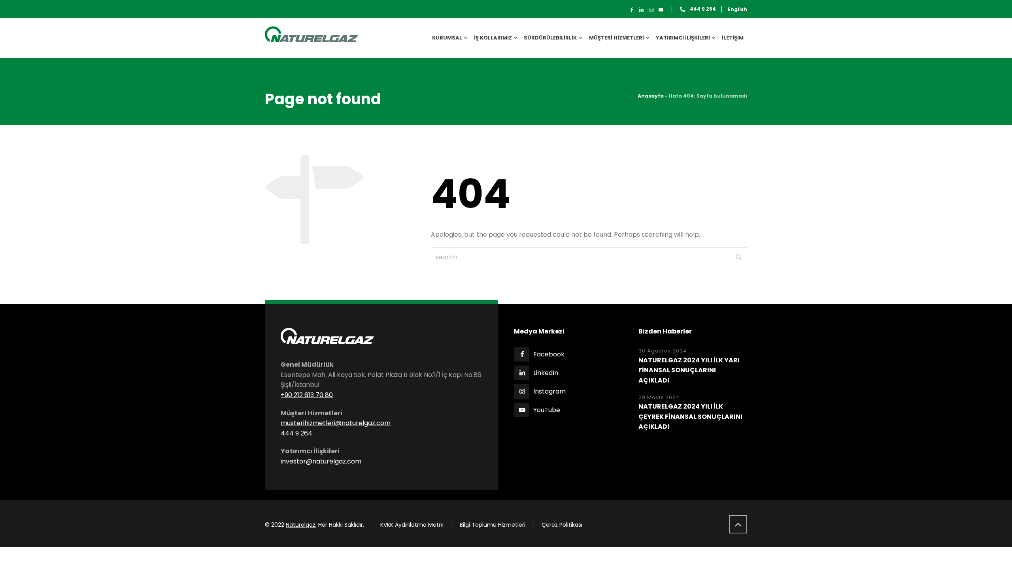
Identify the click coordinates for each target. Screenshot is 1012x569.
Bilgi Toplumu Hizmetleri (492, 525)
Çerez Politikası (562, 525)
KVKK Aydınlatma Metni (412, 525)
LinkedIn (545, 372)
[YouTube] (661, 9)
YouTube (546, 410)
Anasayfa (651, 95)
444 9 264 (703, 9)
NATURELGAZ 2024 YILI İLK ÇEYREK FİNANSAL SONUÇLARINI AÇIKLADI (690, 416)
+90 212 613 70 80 (307, 394)
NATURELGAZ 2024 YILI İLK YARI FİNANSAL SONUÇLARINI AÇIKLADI (689, 370)
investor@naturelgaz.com (321, 461)
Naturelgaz (300, 525)
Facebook (549, 354)
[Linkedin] (641, 9)
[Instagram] (651, 9)
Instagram (549, 391)
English (737, 9)
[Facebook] (632, 9)
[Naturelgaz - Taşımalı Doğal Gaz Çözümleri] (311, 38)
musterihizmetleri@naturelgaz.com (336, 423)
